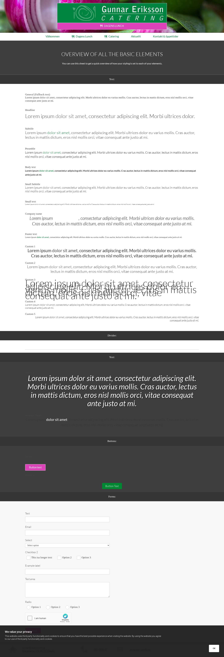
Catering (113, 36)
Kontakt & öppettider (165, 36)
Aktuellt (136, 36)
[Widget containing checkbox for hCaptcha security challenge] (48, 618)
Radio (28, 601)
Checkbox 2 (31, 552)
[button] (112, 26)
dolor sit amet (47, 97)
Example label (32, 565)
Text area (30, 579)
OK (214, 648)
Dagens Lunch (84, 36)
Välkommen (53, 36)
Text (27, 513)
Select (28, 540)
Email (28, 526)
